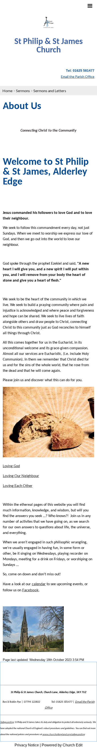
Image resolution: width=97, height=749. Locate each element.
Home (7, 90)
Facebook (30, 590)
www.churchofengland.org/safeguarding (63, 734)
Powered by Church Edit (62, 745)
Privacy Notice (27, 745)
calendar (39, 583)
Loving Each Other (17, 485)
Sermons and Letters (49, 90)
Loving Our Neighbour (21, 475)
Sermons (23, 90)
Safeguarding (7, 722)
